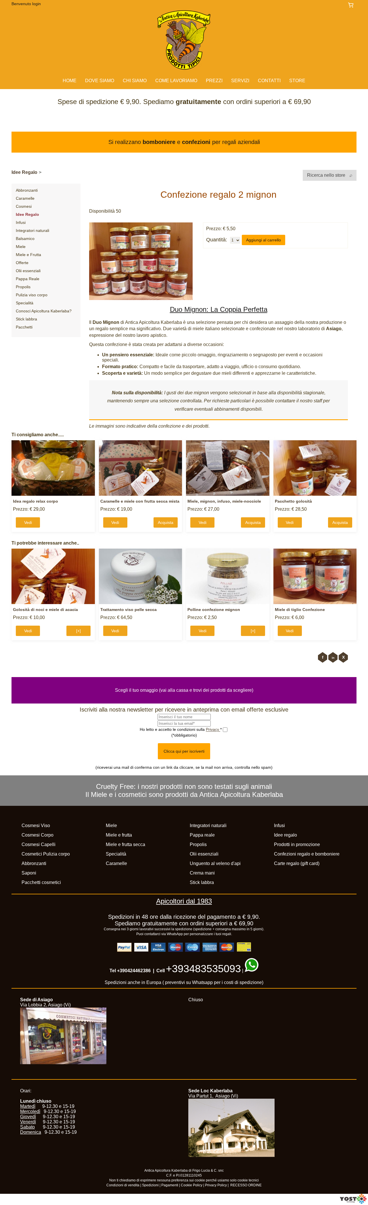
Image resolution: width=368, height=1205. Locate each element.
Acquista (165, 522)
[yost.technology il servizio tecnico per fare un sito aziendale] (353, 1202)
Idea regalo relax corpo (35, 501)
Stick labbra (26, 319)
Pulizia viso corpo (31, 295)
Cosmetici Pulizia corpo (46, 854)
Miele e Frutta (28, 254)
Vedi (28, 522)
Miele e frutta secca (125, 844)
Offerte (22, 262)
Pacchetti (24, 327)
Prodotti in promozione (297, 844)
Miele (21, 246)
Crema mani (202, 872)
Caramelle (25, 198)
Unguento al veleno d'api (215, 863)
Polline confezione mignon (213, 609)
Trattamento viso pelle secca (128, 609)
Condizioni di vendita (122, 1185)
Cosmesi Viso (36, 825)
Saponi (29, 872)
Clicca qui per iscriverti (184, 751)
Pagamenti (169, 1185)
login (36, 3)
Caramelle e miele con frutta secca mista (139, 501)
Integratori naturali (32, 230)
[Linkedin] (333, 657)
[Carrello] (351, 5)
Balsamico (25, 238)
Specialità (24, 303)
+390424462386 (134, 970)
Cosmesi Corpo (37, 835)
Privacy (213, 729)
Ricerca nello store (326, 175)
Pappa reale (202, 835)
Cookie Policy (191, 1185)
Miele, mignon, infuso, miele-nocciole (224, 501)
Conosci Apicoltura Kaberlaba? (44, 311)
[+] (78, 631)
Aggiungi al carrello (263, 240)
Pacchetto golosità (293, 501)
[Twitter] (343, 657)
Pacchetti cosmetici (41, 882)
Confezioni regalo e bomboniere (307, 854)
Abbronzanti (27, 190)
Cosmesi (24, 206)
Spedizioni (150, 1185)
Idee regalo (285, 835)
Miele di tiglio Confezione (300, 609)
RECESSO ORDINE (246, 1185)
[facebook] (322, 657)
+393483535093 (203, 969)
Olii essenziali (28, 270)
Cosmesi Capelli (38, 844)
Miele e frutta (119, 835)
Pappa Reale (27, 278)
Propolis (23, 287)
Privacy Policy (216, 1185)
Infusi (21, 222)
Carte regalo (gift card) (296, 863)
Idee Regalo (24, 172)
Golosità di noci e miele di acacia (45, 609)
